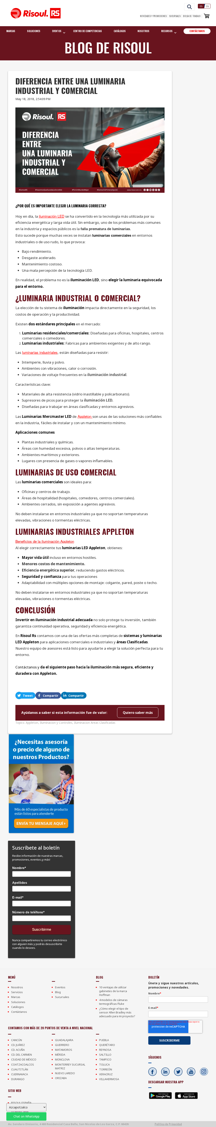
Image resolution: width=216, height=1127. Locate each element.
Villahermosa (109, 1079)
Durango (17, 1079)
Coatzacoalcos (22, 1064)
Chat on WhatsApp (26, 1116)
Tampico (105, 1059)
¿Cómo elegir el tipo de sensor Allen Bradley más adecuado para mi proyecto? (117, 1012)
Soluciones (33, 31)
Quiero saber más (138, 712)
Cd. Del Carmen (21, 1054)
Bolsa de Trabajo (192, 16)
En (207, 6)
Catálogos (120, 31)
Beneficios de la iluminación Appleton (44, 541)
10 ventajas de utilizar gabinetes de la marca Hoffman (113, 991)
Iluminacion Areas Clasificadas (94, 723)
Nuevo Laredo (65, 1073)
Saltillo (105, 1054)
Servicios (17, 992)
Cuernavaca (19, 1074)
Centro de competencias (87, 31)
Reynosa (105, 1050)
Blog (58, 992)
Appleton (32, 723)
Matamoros (63, 1050)
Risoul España (21, 1103)
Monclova (62, 1059)
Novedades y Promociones (153, 16)
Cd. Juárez (18, 1045)
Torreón (105, 1069)
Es (201, 6)
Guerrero (62, 1045)
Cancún (16, 1040)
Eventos (60, 987)
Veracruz (106, 1074)
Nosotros (143, 31)
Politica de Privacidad (168, 1124)
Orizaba (61, 1078)
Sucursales (175, 16)
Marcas (10, 31)
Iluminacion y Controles (56, 723)
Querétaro (107, 1045)
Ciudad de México (23, 1059)
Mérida (60, 1054)
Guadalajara (64, 1040)
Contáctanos (197, 31)
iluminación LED (51, 216)
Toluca (104, 1064)
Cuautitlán (19, 1069)
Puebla (104, 1040)
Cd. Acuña (18, 1050)
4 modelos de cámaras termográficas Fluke (113, 1002)
